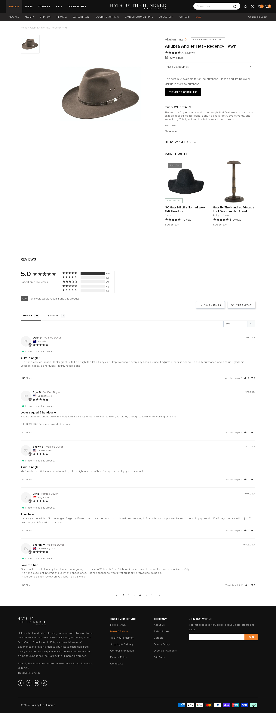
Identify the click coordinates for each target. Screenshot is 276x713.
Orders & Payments (165, 650)
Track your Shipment (122, 637)
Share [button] (28, 378)
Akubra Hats (174, 39)
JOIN (251, 637)
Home (24, 27)
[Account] (245, 6)
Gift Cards (159, 657)
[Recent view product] (252, 6)
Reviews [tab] (27, 315)
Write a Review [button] (243, 304)
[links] (21, 683)
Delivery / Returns (179, 142)
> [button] (159, 595)
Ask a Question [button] (212, 304)
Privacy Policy (162, 644)
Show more (171, 131)
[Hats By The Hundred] (138, 6)
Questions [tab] (53, 315)
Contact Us (116, 663)
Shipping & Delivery (121, 644)
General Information (122, 650)
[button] (203, 167)
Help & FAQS (118, 624)
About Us (159, 624)
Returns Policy (118, 657)
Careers (158, 637)
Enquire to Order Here (183, 92)
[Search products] (234, 6)
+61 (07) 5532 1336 (29, 673)
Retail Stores (161, 631)
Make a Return (119, 631)
